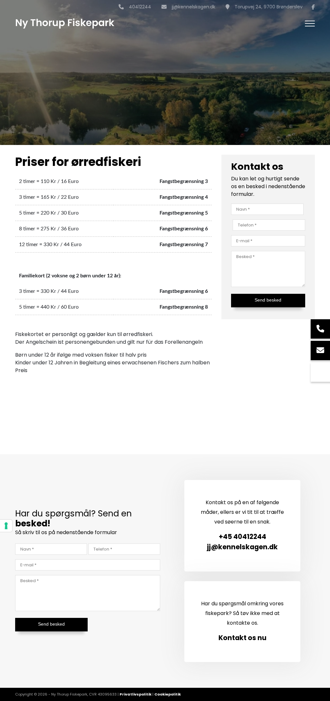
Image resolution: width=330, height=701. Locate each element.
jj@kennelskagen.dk (193, 7)
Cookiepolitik (167, 694)
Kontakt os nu (242, 637)
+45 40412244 (242, 536)
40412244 (140, 7)
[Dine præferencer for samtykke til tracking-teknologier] (6, 526)
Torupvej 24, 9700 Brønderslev (269, 7)
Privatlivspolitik (135, 694)
